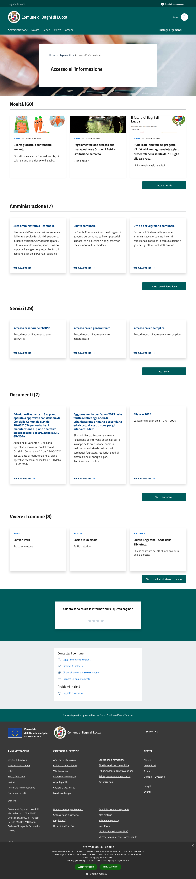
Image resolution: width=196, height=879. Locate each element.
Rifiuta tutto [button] (110, 866)
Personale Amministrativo (21, 787)
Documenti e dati (17, 793)
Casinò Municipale (85, 539)
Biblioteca (139, 533)
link (127, 860)
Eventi (147, 792)
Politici (11, 782)
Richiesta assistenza (63, 826)
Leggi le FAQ (59, 820)
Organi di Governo (17, 760)
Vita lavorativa (60, 771)
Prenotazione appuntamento (68, 809)
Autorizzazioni (106, 782)
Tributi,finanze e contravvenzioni (116, 771)
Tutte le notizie (164, 185)
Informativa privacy (109, 820)
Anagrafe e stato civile (65, 760)
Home (52, 55)
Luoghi (147, 786)
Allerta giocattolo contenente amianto (33, 147)
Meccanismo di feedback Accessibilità (118, 837)
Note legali (104, 826)
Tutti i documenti (164, 497)
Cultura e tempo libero (65, 765)
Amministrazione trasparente (114, 809)
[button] (97, 873)
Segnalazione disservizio (66, 815)
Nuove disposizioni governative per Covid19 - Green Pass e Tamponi (98, 715)
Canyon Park (21, 539)
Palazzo (78, 533)
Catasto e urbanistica (64, 787)
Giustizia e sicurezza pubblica (114, 765)
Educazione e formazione (111, 760)
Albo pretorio (105, 815)
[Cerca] (184, 17)
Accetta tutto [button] (86, 867)
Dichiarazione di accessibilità (113, 831)
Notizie (147, 760)
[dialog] (98, 860)
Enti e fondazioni (16, 776)
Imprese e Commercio (64, 776)
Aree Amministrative (19, 765)
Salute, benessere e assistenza (114, 776)
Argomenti (65, 55)
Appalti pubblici (61, 782)
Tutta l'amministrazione (164, 286)
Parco (16, 533)
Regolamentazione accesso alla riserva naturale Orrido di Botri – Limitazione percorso (94, 149)
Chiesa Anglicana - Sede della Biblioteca (152, 542)
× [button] (192, 845)
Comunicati (150, 765)
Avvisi (17, 138)
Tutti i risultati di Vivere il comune (164, 579)
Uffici (10, 771)
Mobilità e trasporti (63, 793)
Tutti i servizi (164, 371)
